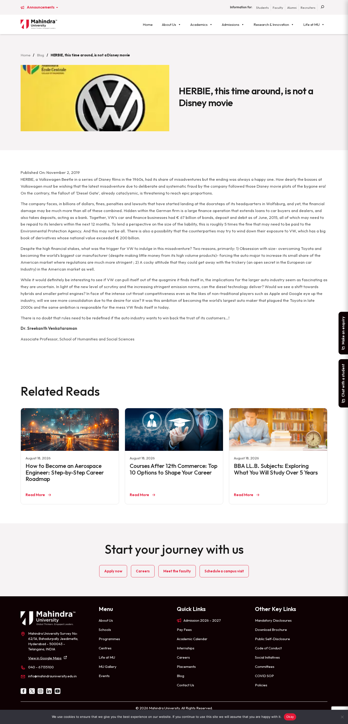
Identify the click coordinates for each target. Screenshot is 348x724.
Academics (199, 24)
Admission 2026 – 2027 (202, 620)
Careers (143, 571)
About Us (169, 24)
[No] (342, 717)
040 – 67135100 (41, 667)
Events (104, 676)
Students (262, 7)
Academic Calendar (192, 639)
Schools (105, 629)
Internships (185, 648)
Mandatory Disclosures (273, 620)
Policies (261, 685)
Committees (264, 666)
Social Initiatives (267, 657)
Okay (290, 717)
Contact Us (185, 685)
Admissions (230, 24)
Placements (186, 666)
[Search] (322, 7)
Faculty (278, 7)
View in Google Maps (45, 658)
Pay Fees (184, 629)
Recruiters (308, 7)
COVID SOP (264, 676)
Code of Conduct (268, 648)
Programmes (109, 639)
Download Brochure (271, 629)
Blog (40, 55)
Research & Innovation (271, 24)
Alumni (292, 7)
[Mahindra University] (39, 24)
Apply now (113, 571)
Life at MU (311, 24)
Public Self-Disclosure (272, 639)
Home (148, 24)
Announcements (41, 7)
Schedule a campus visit (224, 571)
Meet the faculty (177, 571)
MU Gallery (107, 666)
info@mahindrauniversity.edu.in (52, 676)
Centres (105, 648)
